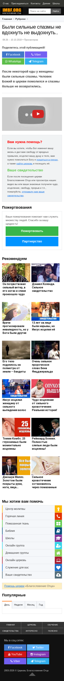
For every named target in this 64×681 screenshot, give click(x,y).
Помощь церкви (14, 586)
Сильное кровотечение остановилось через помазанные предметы (44, 483)
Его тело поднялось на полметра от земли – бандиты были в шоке (14, 368)
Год (41, 604)
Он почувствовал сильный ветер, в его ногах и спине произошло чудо (14, 289)
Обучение (53, 625)
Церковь (31, 625)
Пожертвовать (32, 231)
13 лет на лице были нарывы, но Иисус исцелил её (43, 326)
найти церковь (24, 163)
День (7, 604)
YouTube (16, 654)
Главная (7, 19)
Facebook (14, 54)
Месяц (30, 604)
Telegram (37, 61)
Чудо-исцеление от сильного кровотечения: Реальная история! (44, 405)
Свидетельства (10, 631)
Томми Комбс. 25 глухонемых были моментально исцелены (14, 443)
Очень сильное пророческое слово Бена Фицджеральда (42, 366)
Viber (37, 54)
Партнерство (32, 241)
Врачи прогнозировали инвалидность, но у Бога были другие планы (15, 329)
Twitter (39, 647)
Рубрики (20, 19)
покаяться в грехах (47, 159)
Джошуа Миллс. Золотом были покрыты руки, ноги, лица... (13, 482)
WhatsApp (14, 61)
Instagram (39, 654)
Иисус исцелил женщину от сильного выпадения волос (14, 405)
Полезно (53, 631)
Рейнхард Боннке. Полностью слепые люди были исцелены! (44, 443)
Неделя (18, 604)
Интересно (32, 631)
